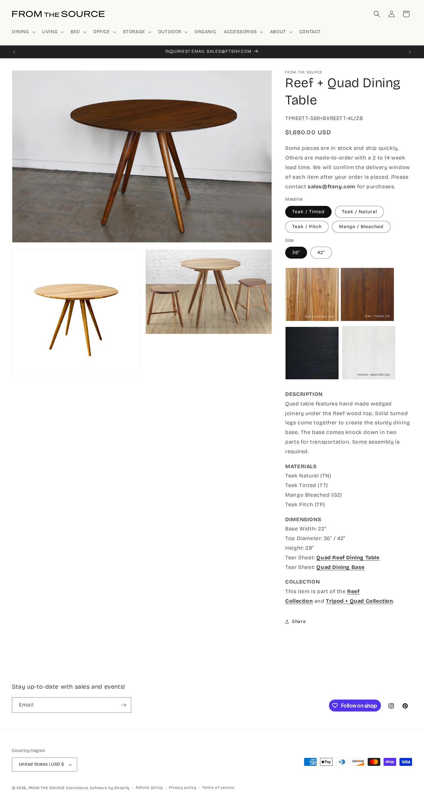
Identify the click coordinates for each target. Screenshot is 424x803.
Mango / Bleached (361, 226)
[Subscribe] (123, 705)
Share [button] (299, 621)
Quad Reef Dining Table (347, 557)
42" (321, 252)
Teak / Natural (359, 212)
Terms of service (218, 787)
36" (296, 252)
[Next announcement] (409, 51)
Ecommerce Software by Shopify (98, 788)
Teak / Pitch (307, 226)
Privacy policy (182, 787)
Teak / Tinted (308, 212)
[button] (23, 32)
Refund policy (149, 787)
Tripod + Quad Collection (359, 601)
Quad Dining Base (340, 567)
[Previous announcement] (14, 51)
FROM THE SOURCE (46, 788)
